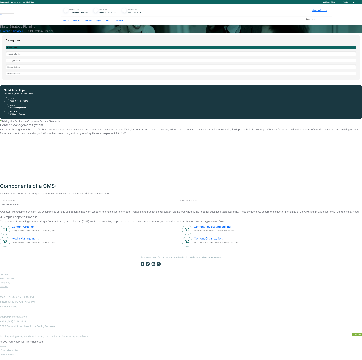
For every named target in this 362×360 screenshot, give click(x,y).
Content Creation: (23, 226)
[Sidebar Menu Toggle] (359, 14)
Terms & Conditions (7, 278)
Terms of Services (7, 354)
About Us (76, 21)
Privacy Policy (5, 283)
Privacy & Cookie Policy (9, 350)
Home (65, 21)
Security (3, 346)
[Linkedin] (357, 2)
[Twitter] (354, 2)
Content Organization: (208, 238)
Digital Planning (13, 48)
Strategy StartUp (13, 61)
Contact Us (119, 21)
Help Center (4, 274)
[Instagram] (361, 2)
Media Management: (25, 238)
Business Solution (13, 74)
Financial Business (13, 67)
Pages (98, 21)
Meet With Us (319, 10)
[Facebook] (350, 2)
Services (88, 21)
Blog (108, 21)
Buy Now (358, 334)
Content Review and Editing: (212, 226)
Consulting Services (14, 54)
